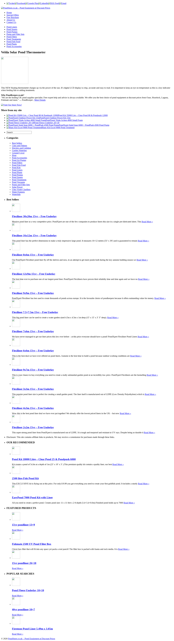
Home (9, 12)
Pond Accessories (14, 46)
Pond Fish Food (13, 41)
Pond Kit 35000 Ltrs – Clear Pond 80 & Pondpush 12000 (83, 115)
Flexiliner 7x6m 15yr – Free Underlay (33, 331)
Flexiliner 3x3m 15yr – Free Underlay (33, 389)
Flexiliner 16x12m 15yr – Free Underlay (34, 235)
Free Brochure (13, 17)
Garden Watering (19, 150)
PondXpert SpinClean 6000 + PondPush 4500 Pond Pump (84, 125)
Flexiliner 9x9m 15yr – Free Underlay (33, 293)
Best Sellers (17, 143)
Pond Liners (12, 27)
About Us (11, 20)
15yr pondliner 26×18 (24, 563)
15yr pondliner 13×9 (23, 524)
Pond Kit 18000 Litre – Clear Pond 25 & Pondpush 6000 (44, 459)
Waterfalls (16, 194)
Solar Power (17, 187)
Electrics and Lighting (21, 148)
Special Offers (13, 15)
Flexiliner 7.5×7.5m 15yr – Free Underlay (35, 312)
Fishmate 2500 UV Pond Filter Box (31, 544)
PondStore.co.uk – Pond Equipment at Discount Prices (31, 638)
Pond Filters (12, 37)
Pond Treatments (14, 39)
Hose (14, 155)
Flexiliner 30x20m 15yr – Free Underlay (34, 216)
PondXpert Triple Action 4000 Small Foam (64, 120)
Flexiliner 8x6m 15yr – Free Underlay (33, 254)
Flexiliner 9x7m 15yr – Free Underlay (33, 369)
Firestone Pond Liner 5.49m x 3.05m (32, 628)
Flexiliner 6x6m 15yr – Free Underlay (33, 350)
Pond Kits (16, 167)
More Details (40, 100)
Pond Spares (12, 29)
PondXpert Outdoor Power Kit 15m (55, 118)
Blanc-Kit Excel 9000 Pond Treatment (58, 127)
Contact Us (11, 22)
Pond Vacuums (18, 182)
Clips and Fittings (19, 145)
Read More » (147, 221)
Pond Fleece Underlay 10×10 (28, 590)
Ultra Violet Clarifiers (21, 189)
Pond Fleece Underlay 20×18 (46, 123)
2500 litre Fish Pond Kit (25, 478)
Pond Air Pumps (19, 160)
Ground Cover (18, 153)
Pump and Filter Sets (15, 34)
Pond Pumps (12, 32)
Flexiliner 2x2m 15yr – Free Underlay (33, 427)
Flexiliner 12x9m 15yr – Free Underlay (33, 273)
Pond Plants (12, 44)
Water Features (18, 192)
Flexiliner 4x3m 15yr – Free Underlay (33, 408)
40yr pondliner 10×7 (23, 609)
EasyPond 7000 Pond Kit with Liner (32, 497)
